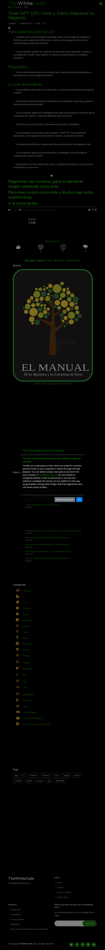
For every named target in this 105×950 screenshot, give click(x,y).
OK (79, 499)
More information (65, 499)
